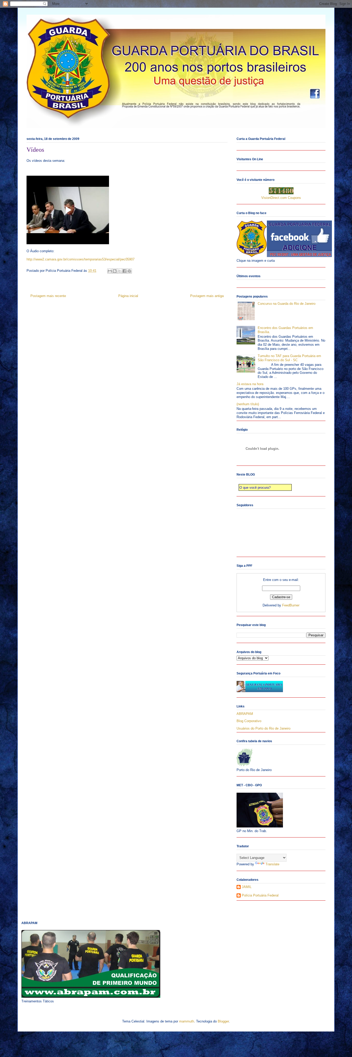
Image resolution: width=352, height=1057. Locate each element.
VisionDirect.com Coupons (281, 198)
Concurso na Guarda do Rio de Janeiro (286, 304)
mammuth (186, 1021)
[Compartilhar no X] (119, 271)
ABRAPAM (245, 714)
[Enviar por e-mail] (109, 271)
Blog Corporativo (249, 721)
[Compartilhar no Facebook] (124, 271)
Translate (272, 864)
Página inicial (128, 296)
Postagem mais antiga (207, 296)
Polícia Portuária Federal (260, 895)
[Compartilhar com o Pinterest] (129, 271)
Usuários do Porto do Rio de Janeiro (263, 728)
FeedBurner (290, 605)
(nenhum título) (248, 404)
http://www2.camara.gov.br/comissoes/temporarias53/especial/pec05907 (81, 259)
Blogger (223, 1021)
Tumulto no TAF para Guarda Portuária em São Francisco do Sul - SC (289, 358)
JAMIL (247, 887)
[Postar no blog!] (114, 271)
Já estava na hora (250, 384)
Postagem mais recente (48, 296)
